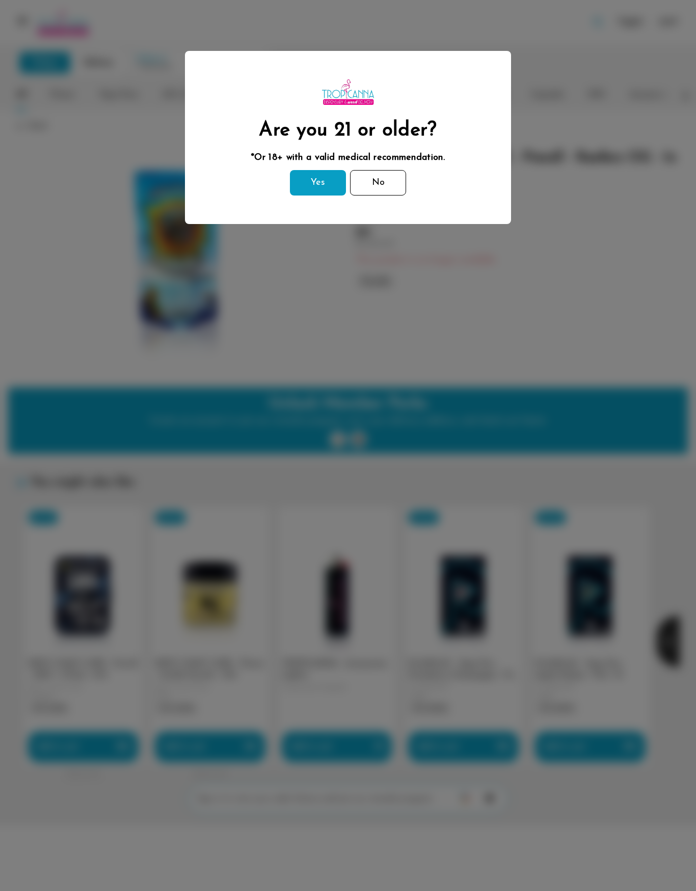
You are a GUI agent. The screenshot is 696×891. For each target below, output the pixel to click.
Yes (318, 182)
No (378, 182)
